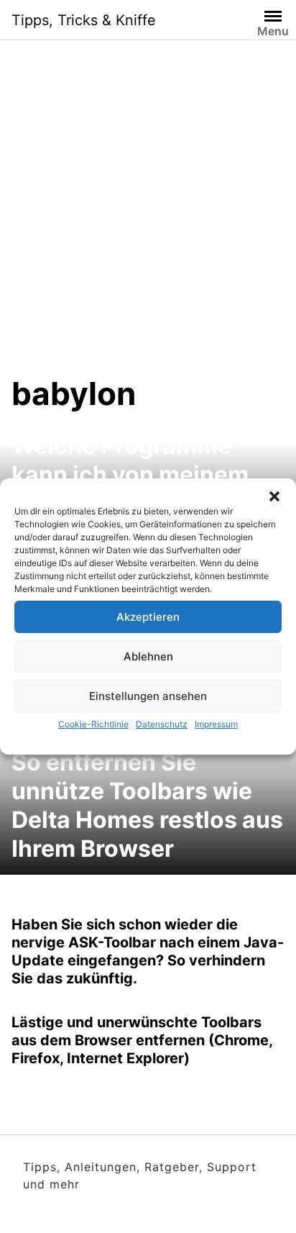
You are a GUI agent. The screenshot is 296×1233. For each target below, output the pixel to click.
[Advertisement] (148, 218)
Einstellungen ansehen (148, 696)
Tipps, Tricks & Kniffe (83, 20)
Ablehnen (148, 656)
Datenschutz (162, 724)
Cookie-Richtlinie (93, 724)
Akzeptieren (148, 617)
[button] (274, 496)
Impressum (216, 724)
